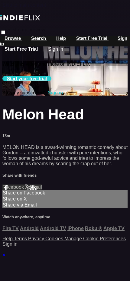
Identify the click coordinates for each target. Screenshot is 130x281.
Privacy (36, 238)
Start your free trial (27, 78)
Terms (21, 238)
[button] (3, 32)
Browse (13, 38)
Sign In (55, 49)
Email (36, 187)
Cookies (54, 238)
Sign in (55, 92)
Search (39, 38)
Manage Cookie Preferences (95, 238)
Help (61, 38)
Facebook (13, 187)
